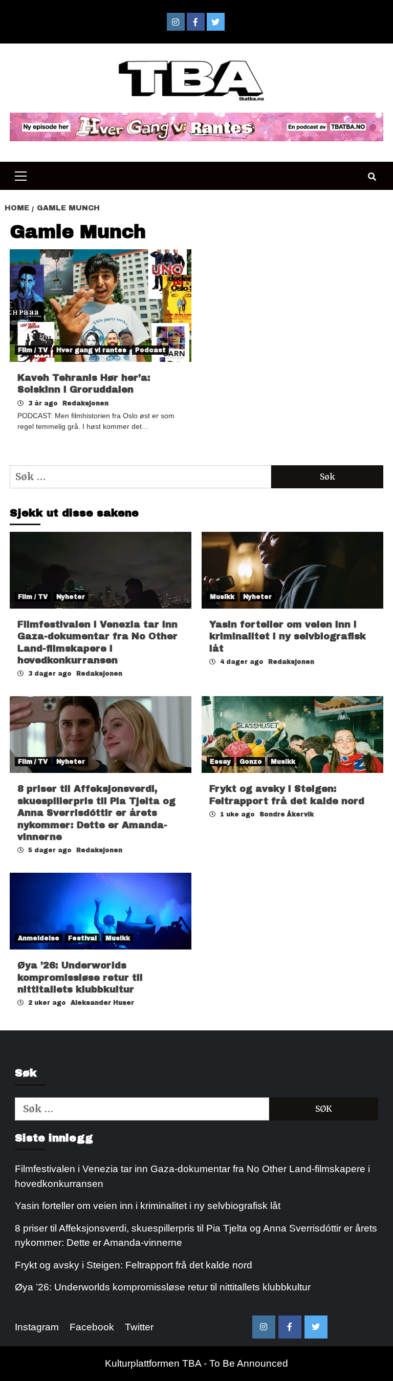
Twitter (139, 1327)
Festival (82, 938)
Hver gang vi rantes (91, 350)
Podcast (150, 350)
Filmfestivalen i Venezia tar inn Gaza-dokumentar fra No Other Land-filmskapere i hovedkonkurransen (192, 1176)
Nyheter (70, 596)
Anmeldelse (38, 938)
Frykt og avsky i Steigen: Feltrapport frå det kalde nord (133, 1265)
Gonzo (250, 761)
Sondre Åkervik (286, 814)
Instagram (37, 1327)
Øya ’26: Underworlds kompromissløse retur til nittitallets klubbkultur (80, 977)
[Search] (371, 177)
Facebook (92, 1327)
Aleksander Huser (102, 1002)
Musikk (222, 596)
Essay (220, 761)
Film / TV (33, 350)
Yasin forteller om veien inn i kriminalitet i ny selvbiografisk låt (287, 636)
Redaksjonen (85, 403)
